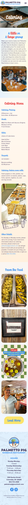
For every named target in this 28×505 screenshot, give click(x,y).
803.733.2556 (11, 254)
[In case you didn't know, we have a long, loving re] (14, 326)
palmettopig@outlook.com (9, 246)
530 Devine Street (14, 477)
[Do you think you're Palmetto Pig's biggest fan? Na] (14, 361)
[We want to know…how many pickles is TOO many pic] (14, 290)
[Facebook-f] (12, 489)
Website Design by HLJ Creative (14, 497)
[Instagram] (16, 489)
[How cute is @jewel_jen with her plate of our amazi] (14, 397)
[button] (25, 3)
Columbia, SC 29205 (14, 479)
